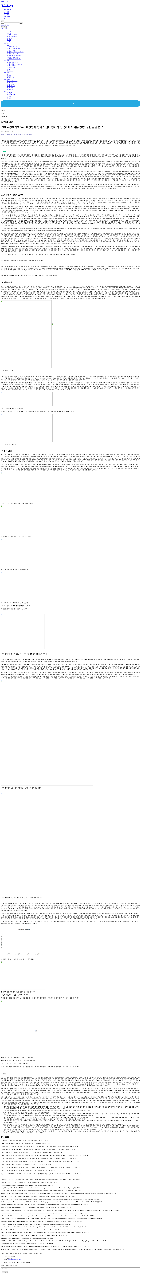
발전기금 (9, 38)
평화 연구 (10, 82)
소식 (5, 18)
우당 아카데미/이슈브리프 (14, 64)
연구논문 (9, 74)
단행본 (9, 76)
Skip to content (4, 1)
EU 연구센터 (11, 45)
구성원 (9, 40)
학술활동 (6, 13)
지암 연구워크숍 (12, 65)
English (7, 25)
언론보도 (9, 96)
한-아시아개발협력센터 (14, 55)
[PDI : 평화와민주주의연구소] (7, 5)
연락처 (9, 41)
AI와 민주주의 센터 (12, 57)
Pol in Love (10, 71)
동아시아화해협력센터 (13, 48)
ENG (5, 28)
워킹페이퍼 (10, 77)
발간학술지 (7, 16)
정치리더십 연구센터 (13, 53)
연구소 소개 (7, 9)
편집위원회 (10, 84)
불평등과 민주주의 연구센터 (15, 52)
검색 (21, 23)
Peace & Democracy (12, 81)
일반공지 (9, 93)
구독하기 (5, 1272)
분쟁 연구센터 (11, 50)
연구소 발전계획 (12, 36)
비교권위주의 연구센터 (14, 59)
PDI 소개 (9, 33)
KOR (2, 28)
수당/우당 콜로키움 (12, 62)
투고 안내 (10, 87)
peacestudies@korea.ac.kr (14, 1259)
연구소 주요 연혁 (12, 34)
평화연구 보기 (11, 86)
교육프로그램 (11, 67)
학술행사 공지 (11, 94)
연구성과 (6, 14)
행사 (8, 69)
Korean (2, 25)
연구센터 (6, 11)
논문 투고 (10, 89)
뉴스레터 (9, 98)
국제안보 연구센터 (12, 47)
